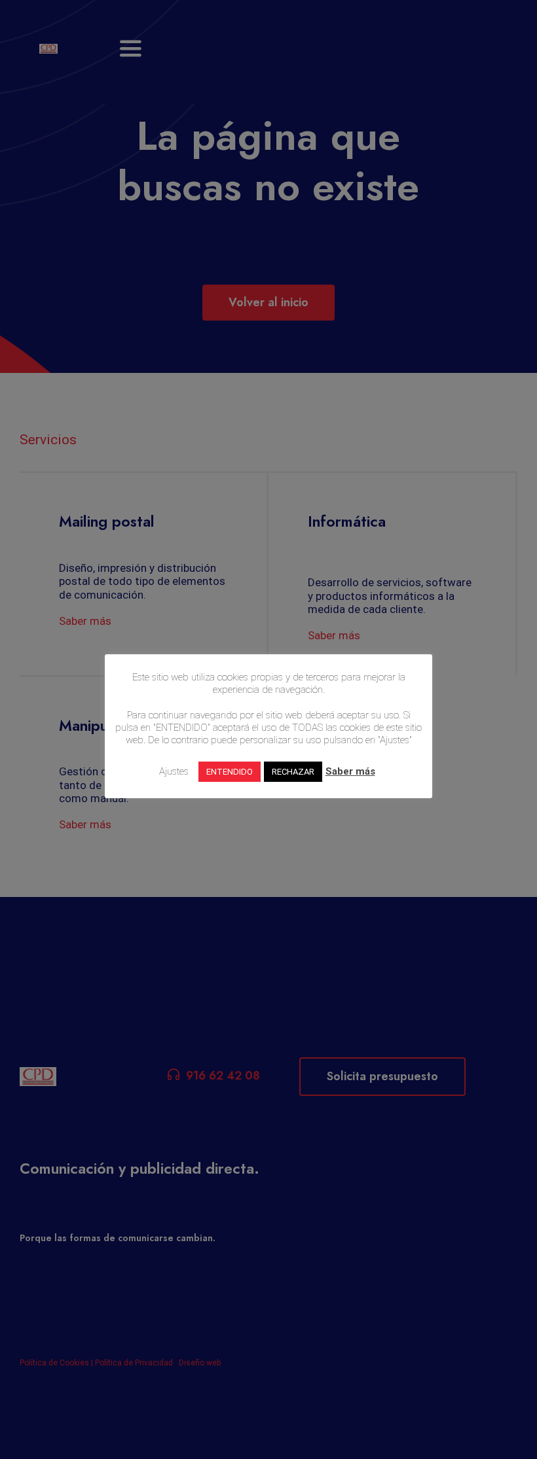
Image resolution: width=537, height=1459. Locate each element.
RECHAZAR (293, 772)
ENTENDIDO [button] (229, 772)
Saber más (350, 771)
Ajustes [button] (174, 771)
